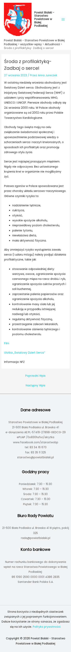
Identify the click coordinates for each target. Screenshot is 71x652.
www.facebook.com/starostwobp (35, 442)
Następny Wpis (35, 385)
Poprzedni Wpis (35, 376)
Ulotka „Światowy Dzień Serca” (24, 353)
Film (6, 343)
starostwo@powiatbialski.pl (35, 457)
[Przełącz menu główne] (63, 19)
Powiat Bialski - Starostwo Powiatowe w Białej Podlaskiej (44, 19)
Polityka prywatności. (47, 627)
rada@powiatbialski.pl (35, 538)
